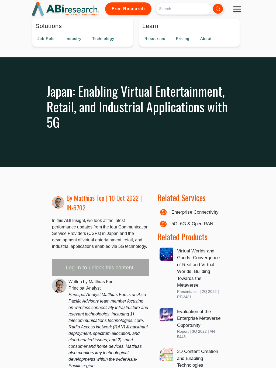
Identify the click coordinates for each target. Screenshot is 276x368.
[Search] (218, 9)
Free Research (128, 8)
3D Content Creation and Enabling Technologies (197, 358)
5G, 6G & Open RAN (192, 223)
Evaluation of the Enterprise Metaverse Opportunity (198, 318)
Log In (73, 267)
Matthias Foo (89, 198)
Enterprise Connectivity (195, 212)
